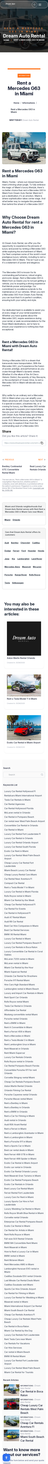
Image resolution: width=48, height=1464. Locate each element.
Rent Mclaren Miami (14, 1260)
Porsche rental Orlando (15, 1018)
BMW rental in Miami (14, 1256)
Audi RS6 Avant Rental (15, 1124)
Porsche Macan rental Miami (18, 1099)
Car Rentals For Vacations (17, 1343)
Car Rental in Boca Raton (16, 1326)
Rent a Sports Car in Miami (17, 1146)
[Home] (5, 5)
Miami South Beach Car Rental (19, 1310)
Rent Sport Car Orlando (16, 997)
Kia (13, 559)
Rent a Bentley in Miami (16, 1103)
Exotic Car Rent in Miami (16, 851)
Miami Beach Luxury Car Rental (19, 870)
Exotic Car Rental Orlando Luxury (20, 1171)
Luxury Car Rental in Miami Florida (21, 891)
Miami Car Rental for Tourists (18, 1372)
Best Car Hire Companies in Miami (21, 926)
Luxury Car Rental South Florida (20, 846)
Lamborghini (23, 559)
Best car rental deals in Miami (19, 1150)
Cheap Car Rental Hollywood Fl (19, 904)
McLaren (37, 567)
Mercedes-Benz (12, 567)
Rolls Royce (34, 575)
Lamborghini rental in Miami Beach (21, 989)
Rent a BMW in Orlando (15, 1111)
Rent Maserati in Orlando (16, 1048)
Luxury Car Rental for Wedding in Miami (24, 1297)
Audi (7, 543)
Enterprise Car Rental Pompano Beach (23, 1221)
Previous (9, 459)
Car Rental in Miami (13, 829)
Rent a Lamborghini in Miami (18, 1137)
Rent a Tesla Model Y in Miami (19, 887)
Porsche (9, 575)
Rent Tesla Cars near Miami (18, 1339)
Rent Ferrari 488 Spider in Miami (20, 1158)
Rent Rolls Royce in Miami (17, 1234)
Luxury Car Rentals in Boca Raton (20, 947)
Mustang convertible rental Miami (21, 1014)
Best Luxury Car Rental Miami (19, 1188)
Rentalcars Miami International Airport (23, 795)
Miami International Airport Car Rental (23, 1306)
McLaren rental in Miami (16, 963)
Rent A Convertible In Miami (18, 1027)
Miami (7, 520)
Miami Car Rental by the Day (18, 1330)
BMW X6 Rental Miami (15, 934)
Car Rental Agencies (14, 804)
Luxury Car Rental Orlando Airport (21, 842)
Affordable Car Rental (15, 1010)
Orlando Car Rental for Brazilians (20, 976)
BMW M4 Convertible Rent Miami (20, 1243)
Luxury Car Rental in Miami (17, 938)
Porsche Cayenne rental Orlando (20, 1094)
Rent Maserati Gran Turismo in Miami (22, 1175)
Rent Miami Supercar (14, 1053)
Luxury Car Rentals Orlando (18, 1057)
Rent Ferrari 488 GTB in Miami (19, 1154)
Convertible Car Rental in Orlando (21, 825)
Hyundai (32, 551)
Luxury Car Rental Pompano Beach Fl (22, 943)
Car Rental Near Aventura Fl (18, 879)
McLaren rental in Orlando (17, 812)
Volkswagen (18, 583)
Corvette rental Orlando (16, 1217)
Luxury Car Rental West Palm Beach (22, 1368)
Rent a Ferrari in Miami (15, 1128)
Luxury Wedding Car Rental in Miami (22, 1209)
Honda (41, 551)
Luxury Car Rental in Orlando (18, 838)
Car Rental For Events (15, 908)
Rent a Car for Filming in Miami (19, 1116)
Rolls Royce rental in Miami (17, 896)
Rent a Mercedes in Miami (17, 1036)
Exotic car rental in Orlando (17, 1167)
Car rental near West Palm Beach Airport (24, 821)
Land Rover (36, 559)
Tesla (7, 583)
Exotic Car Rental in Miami (17, 1226)
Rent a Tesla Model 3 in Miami (19, 1040)
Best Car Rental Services (16, 930)
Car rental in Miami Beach (17, 1352)
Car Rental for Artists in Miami (19, 1230)
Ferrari (16, 551)
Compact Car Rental (14, 883)
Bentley (14, 543)
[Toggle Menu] (40, 4)
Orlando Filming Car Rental (17, 1090)
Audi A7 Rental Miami (15, 917)
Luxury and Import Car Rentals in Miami (23, 993)
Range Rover (21, 575)
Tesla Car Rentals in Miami (17, 799)
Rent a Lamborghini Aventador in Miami (23, 1133)
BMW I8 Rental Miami (14, 1356)
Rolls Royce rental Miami (16, 1001)
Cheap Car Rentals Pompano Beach (22, 1081)
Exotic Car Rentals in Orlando (18, 1184)
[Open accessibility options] (6, 1457)
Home (6, 40)
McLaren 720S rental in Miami (19, 959)
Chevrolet (25, 543)
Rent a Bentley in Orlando (17, 1107)
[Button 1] (34, 4)
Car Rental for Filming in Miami (19, 1293)
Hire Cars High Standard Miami (19, 984)
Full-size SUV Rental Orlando (18, 1238)
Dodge (8, 551)
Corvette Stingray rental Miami (19, 1077)
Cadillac (36, 543)
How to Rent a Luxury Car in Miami (21, 1251)
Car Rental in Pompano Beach (19, 817)
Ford (23, 551)
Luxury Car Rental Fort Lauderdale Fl (22, 834)
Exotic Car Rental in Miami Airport (21, 1163)
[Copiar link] (42, 443)
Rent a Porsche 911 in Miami (18, 1141)
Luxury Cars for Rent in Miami (19, 1197)
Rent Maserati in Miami (15, 1247)
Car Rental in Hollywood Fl (17, 913)
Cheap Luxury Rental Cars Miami (20, 874)
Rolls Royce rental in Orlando (18, 1061)
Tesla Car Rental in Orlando (18, 1006)
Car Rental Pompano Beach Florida (21, 1065)
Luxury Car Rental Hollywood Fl (20, 791)
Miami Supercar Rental (15, 971)
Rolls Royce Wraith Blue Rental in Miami (24, 1213)
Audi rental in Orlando (15, 1120)
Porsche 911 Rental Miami (17, 980)
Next (40, 459)
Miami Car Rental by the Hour (18, 967)
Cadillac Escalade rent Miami (18, 1284)
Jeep (7, 559)
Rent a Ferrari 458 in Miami (17, 1031)
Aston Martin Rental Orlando (18, 1086)
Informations (28, 103)
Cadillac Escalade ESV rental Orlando (22, 1276)
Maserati (26, 567)
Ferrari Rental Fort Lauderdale (19, 1193)
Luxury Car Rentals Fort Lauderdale (21, 1335)
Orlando (16, 520)
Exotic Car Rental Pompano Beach (21, 1180)
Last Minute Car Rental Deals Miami (21, 1280)
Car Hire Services (13, 1347)
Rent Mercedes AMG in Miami (19, 1264)
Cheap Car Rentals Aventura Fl (19, 1314)
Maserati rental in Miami (16, 1301)
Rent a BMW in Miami (14, 1023)
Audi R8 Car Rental (13, 921)
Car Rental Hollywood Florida (18, 808)
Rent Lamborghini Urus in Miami (20, 1044)
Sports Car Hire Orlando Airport (20, 1289)
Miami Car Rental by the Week (19, 900)
